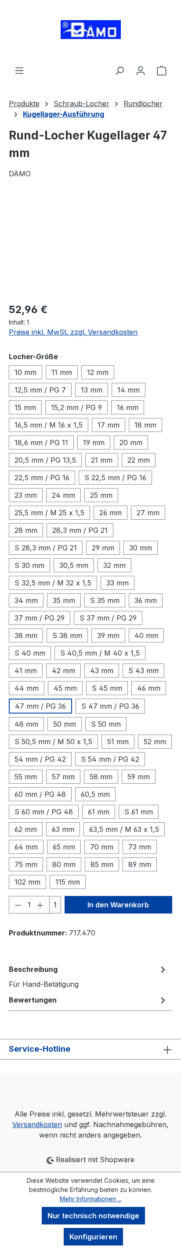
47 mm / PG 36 (40, 706)
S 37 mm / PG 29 (108, 618)
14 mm (128, 389)
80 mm (64, 864)
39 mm (108, 635)
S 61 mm (138, 811)
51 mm (118, 741)
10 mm (25, 372)
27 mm (148, 512)
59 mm (138, 776)
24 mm (63, 495)
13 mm (91, 389)
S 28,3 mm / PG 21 (45, 547)
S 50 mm (106, 724)
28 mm (25, 530)
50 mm (64, 724)
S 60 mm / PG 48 (43, 811)
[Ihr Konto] (140, 70)
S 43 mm (143, 670)
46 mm (148, 688)
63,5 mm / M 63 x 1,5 (124, 829)
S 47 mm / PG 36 (110, 706)
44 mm (26, 688)
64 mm (26, 846)
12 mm (98, 372)
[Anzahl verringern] (18, 905)
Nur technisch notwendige (93, 1215)
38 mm (25, 635)
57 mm (63, 776)
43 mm (101, 670)
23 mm (25, 495)
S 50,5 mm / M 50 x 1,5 (53, 741)
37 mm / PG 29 (39, 618)
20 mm (130, 442)
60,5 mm (95, 794)
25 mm (101, 495)
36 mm (145, 600)
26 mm (110, 512)
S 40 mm (29, 653)
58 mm (101, 776)
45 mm (65, 688)
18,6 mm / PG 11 (41, 442)
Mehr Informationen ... (91, 1199)
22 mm (138, 460)
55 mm (25, 776)
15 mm (25, 407)
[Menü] (19, 70)
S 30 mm (29, 565)
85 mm (101, 864)
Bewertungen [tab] (33, 1000)
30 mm (140, 547)
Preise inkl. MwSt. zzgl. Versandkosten (73, 332)
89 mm (139, 864)
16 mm (127, 407)
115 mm (67, 882)
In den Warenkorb (118, 904)
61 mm (98, 811)
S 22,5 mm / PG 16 (115, 477)
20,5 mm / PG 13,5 (45, 460)
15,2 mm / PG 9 (76, 407)
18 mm (145, 425)
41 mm (25, 670)
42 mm (63, 670)
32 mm (114, 565)
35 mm (64, 600)
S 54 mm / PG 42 (110, 759)
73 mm (139, 846)
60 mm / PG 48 (40, 794)
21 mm (101, 460)
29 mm (103, 547)
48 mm (26, 724)
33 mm (117, 582)
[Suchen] (119, 70)
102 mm (27, 882)
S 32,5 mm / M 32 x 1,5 (52, 582)
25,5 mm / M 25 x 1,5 (49, 512)
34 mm (26, 600)
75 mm (25, 864)
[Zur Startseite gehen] (90, 32)
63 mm (63, 829)
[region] (90, 245)
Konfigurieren (93, 1236)
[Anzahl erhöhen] (40, 905)
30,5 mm (73, 565)
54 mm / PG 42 (40, 759)
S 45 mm (107, 688)
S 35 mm (104, 600)
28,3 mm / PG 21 (80, 530)
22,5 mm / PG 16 (41, 477)
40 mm (146, 635)
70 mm (101, 846)
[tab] (88, 976)
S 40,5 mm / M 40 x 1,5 (100, 653)
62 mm (25, 829)
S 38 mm (67, 635)
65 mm (64, 846)
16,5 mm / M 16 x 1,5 (48, 425)
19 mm (94, 442)
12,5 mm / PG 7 (40, 389)
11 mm (61, 372)
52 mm (155, 741)
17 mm (108, 425)
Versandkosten (37, 1124)
